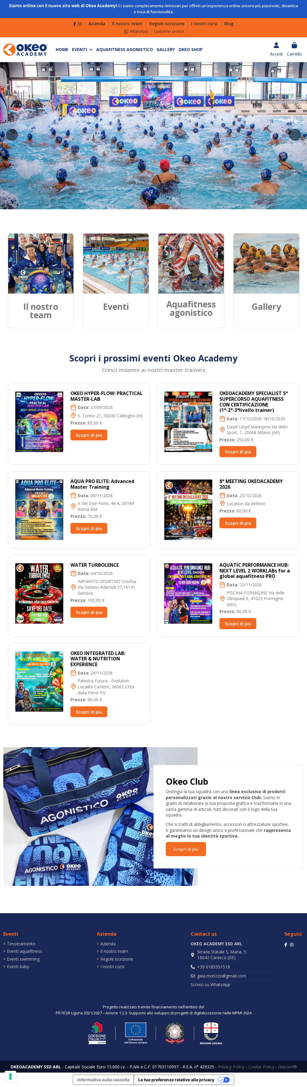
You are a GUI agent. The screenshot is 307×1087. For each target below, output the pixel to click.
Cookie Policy (261, 1067)
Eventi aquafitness (24, 951)
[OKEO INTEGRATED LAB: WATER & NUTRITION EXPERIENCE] (39, 681)
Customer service (169, 31)
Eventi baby (18, 966)
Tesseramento (21, 944)
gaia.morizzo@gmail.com (221, 976)
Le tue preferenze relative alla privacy (176, 1079)
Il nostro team (128, 23)
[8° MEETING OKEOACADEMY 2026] (188, 509)
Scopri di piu (89, 435)
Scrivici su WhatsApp (210, 984)
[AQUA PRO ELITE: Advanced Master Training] (39, 509)
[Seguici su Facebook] (74, 24)
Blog (229, 23)
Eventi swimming (23, 959)
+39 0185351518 (213, 967)
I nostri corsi (205, 23)
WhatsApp (139, 31)
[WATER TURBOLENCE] (39, 593)
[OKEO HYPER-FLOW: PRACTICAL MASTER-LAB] (39, 421)
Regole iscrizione (167, 23)
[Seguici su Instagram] (80, 24)
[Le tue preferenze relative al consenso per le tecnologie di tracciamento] (10, 1076)
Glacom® (287, 1067)
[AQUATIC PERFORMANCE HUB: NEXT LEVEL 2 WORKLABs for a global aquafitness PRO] (188, 593)
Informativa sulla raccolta (103, 1079)
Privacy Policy (231, 1067)
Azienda (97, 23)
